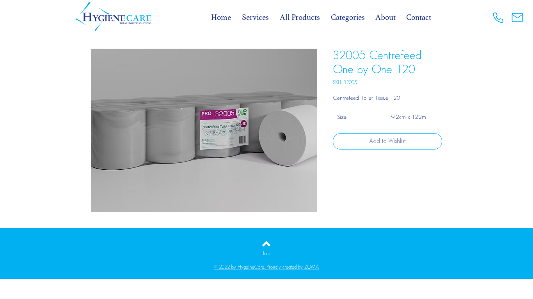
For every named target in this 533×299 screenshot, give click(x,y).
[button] (352, 17)
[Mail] (517, 17)
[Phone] (498, 17)
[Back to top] (266, 244)
